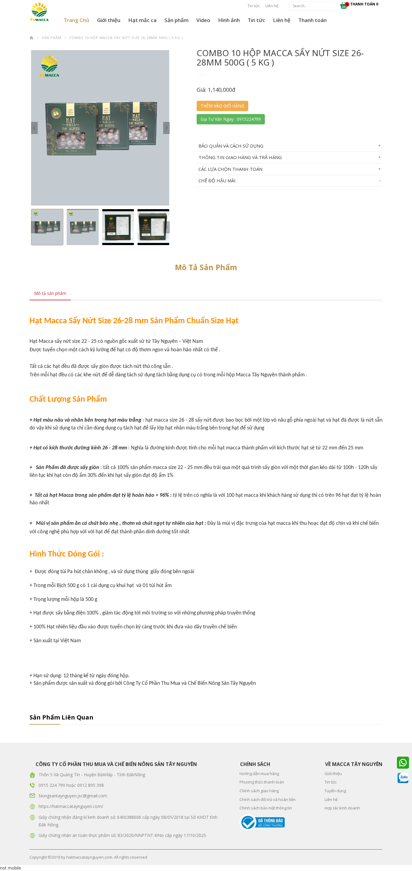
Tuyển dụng (335, 790)
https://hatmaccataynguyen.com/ (71, 806)
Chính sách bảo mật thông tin (265, 808)
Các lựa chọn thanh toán (230, 169)
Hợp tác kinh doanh (342, 808)
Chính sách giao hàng (259, 790)
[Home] (32, 37)
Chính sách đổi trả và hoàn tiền (267, 799)
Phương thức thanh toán (261, 782)
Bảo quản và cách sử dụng (230, 146)
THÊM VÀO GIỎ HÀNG (222, 106)
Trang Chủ (76, 20)
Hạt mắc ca (142, 20)
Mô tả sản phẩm (50, 293)
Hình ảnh (229, 20)
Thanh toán (312, 20)
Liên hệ (271, 5)
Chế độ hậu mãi (217, 180)
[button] (108, 20)
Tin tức (254, 5)
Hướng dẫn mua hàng (259, 773)
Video (203, 20)
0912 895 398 (90, 785)
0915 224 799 (52, 785)
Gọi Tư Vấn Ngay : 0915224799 (231, 119)
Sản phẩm (176, 20)
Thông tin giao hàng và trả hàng (240, 157)
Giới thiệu (108, 20)
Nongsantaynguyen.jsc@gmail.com (73, 796)
